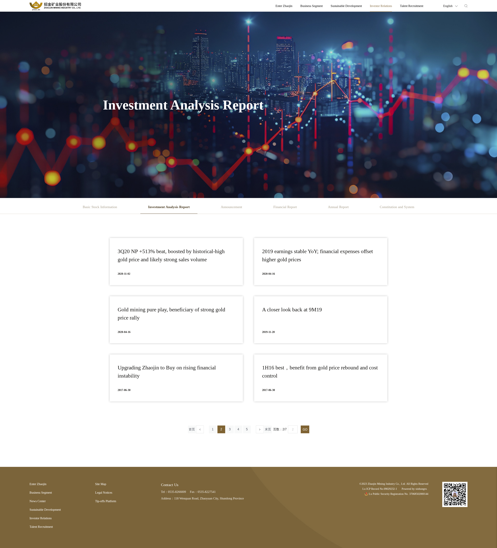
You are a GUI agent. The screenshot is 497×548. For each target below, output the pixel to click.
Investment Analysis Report (169, 207)
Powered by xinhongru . (415, 488)
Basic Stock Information (100, 207)
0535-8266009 (177, 491)
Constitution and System (397, 207)
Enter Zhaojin (283, 6)
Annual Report (338, 207)
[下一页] (260, 429)
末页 (268, 429)
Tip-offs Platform (105, 501)
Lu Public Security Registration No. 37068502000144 (398, 493)
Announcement (231, 207)
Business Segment (311, 6)
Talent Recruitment (411, 6)
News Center (38, 501)
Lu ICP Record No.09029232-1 (379, 488)
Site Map (100, 484)
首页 (192, 429)
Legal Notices (103, 492)
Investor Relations (381, 6)
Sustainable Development (346, 6)
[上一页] (200, 429)
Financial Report (285, 207)
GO (305, 429)
